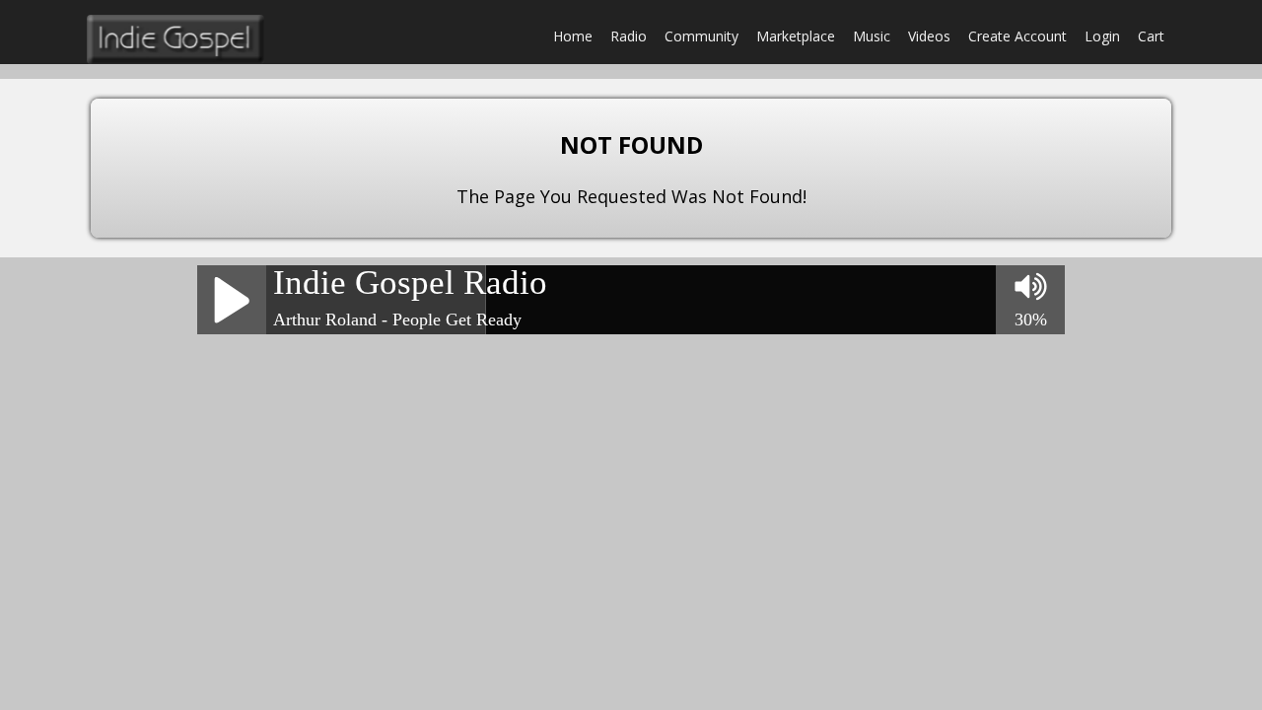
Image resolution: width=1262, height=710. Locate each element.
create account (1017, 36)
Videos (929, 36)
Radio (628, 36)
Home (573, 36)
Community (701, 36)
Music (871, 36)
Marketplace (795, 36)
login (1102, 36)
